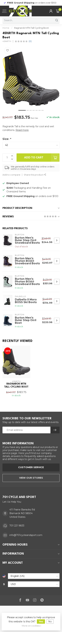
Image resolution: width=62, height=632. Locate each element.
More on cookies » (31, 626)
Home (5, 27)
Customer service (31, 467)
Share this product (34, 175)
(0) (30, 41)
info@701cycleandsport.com (25, 535)
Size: (6, 139)
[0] (58, 11)
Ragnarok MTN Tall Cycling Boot (31, 27)
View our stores (31, 477)
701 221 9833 (16, 525)
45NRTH (6, 41)
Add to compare (11, 175)
